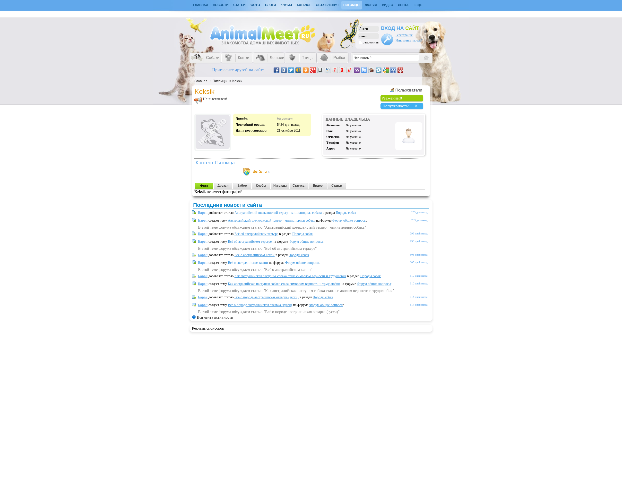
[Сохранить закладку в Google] (386, 70)
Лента (403, 5)
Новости (220, 5)
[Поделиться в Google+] (313, 70)
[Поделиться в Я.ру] (335, 70)
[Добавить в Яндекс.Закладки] (342, 70)
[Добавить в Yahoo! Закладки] (357, 70)
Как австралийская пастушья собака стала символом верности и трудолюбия (290, 276)
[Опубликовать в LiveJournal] (327, 70)
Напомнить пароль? (409, 40)
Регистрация (404, 35)
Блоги (270, 5)
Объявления (327, 5)
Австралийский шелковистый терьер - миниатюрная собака (278, 213)
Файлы (260, 171)
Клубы (286, 5)
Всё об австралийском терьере (256, 234)
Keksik (237, 81)
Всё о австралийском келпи (254, 255)
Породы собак (346, 213)
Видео (387, 5)
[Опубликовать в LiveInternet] (320, 70)
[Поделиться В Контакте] (284, 70)
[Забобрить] (371, 70)
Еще (418, 5)
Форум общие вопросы (349, 220)
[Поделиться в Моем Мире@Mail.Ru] (298, 70)
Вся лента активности (215, 317)
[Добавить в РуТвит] (364, 70)
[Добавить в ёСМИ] (349, 70)
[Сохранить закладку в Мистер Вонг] (400, 70)
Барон (202, 213)
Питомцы (351, 5)
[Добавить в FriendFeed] (393, 70)
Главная (200, 81)
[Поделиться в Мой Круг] (378, 70)
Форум (371, 5)
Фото (255, 5)
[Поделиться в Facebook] (276, 70)
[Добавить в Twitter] (291, 70)
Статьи (239, 5)
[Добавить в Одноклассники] (306, 70)
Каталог (304, 5)
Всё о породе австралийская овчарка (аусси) (266, 297)
